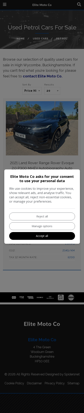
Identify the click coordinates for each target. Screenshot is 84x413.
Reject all (42, 216)
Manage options (42, 226)
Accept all (42, 236)
